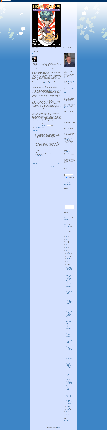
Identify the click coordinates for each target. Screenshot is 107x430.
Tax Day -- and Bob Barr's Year (69, 341)
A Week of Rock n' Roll (69, 399)
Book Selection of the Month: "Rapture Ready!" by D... (69, 402)
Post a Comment (36, 158)
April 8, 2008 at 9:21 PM (39, 155)
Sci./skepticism (43, 127)
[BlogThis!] (49, 125)
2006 (67, 413)
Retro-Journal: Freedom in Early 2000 (68, 361)
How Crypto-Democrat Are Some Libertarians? (69, 338)
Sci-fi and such (67, 226)
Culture (36, 127)
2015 (67, 241)
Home (47, 163)
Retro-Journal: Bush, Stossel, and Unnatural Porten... (69, 282)
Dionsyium (66, 219)
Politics (65, 222)
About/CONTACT (67, 182)
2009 (67, 250)
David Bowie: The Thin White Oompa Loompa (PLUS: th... (69, 365)
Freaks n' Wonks (69, 358)
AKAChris (66, 420)
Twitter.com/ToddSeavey (68, 148)
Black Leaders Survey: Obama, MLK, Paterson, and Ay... (69, 348)
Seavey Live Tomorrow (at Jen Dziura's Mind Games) (69, 272)
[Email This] (47, 125)
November (69, 255)
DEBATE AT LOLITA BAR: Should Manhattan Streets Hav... (69, 277)
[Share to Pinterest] (52, 125)
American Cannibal (68, 375)
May (67, 264)
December (69, 253)
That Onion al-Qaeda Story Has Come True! (69, 302)
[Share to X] (50, 125)
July (67, 261)
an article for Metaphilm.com (54, 90)
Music (39, 127)
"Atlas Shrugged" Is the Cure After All (69, 325)
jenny (36, 150)
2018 (67, 236)
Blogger (58, 427)
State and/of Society (68, 334)
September (69, 258)
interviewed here (71, 81)
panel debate (70, 97)
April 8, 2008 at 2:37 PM (39, 148)
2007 (67, 411)
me (74, 104)
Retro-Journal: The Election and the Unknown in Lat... (69, 330)
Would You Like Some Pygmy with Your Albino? (69, 378)
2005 (67, 414)
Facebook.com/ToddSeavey (69, 151)
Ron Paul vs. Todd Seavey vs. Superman (69, 268)
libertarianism (66, 231)
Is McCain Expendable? (69, 345)
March (68, 406)
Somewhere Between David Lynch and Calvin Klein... (69, 387)
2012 (67, 245)
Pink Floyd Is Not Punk (68, 396)
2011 (67, 247)
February (68, 408)
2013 (67, 244)
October (68, 256)
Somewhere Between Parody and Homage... (68, 318)
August (68, 259)
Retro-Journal (66, 224)
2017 (67, 238)
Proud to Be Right (67, 155)
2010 (67, 249)
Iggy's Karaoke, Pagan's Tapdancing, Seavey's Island (69, 370)
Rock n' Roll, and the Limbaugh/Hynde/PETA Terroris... (69, 297)
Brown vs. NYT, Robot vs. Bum (69, 292)
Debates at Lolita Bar (68, 217)
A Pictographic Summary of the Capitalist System (69, 383)
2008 (67, 252)
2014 (67, 242)
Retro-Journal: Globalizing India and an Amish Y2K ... (69, 393)
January (68, 409)
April (67, 266)
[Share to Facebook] (51, 125)
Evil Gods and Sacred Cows (69, 322)
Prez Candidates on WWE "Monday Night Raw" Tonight (69, 313)
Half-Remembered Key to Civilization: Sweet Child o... (69, 354)
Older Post (59, 163)
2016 (67, 239)
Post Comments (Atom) (49, 166)
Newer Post (35, 163)
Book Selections (67, 214)
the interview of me (70, 126)
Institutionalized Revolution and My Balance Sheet (69, 288)
